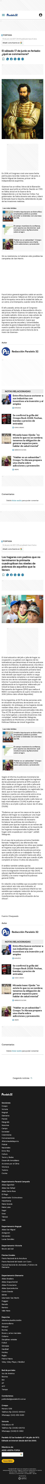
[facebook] (11, 59)
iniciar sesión (17, 500)
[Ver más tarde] (3, 59)
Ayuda (34, 1473)
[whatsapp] (7, 59)
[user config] (40, 15)
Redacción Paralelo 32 (25, 351)
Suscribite (8, 1461)
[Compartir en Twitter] (15, 59)
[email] (19, 59)
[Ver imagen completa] (40, 81)
